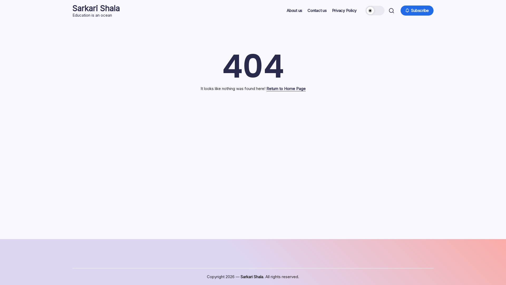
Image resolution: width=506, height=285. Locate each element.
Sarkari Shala (96, 8)
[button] (375, 10)
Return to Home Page (286, 88)
